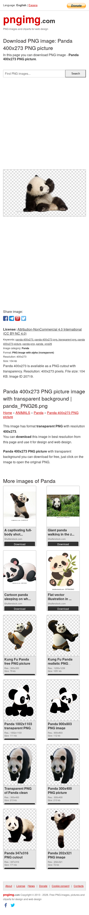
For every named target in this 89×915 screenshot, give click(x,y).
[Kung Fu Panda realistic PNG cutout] (63, 635)
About (8, 886)
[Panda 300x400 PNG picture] (63, 764)
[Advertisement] (44, 125)
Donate (43, 886)
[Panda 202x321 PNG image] (63, 829)
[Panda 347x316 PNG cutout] (19, 829)
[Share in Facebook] (5, 318)
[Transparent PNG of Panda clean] (20, 764)
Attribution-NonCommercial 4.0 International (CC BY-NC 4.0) (42, 331)
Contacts (79, 886)
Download (19, 544)
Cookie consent (60, 886)
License (20, 886)
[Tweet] (23, 318)
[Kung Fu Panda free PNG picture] (19, 635)
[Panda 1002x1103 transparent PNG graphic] (19, 700)
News (31, 886)
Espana (33, 5)
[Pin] (17, 318)
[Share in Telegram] (11, 318)
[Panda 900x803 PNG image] (63, 700)
